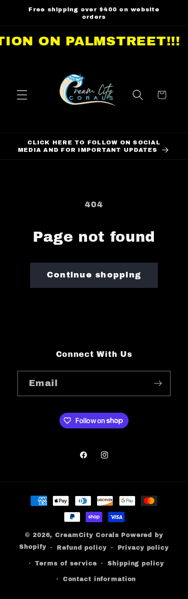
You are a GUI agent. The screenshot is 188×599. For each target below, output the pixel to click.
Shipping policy (136, 563)
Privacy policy (143, 547)
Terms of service (66, 563)
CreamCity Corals (87, 535)
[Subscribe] (158, 383)
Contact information (99, 579)
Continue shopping (94, 274)
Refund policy (81, 547)
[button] (22, 95)
